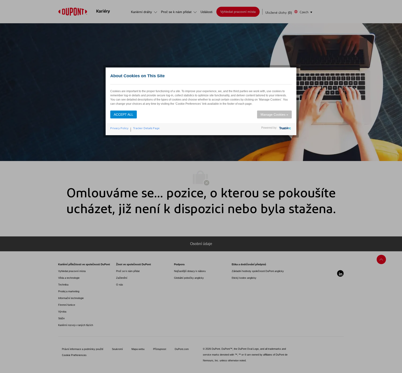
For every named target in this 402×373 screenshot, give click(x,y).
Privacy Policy (119, 128)
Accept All (123, 114)
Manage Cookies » (274, 114)
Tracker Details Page (146, 128)
